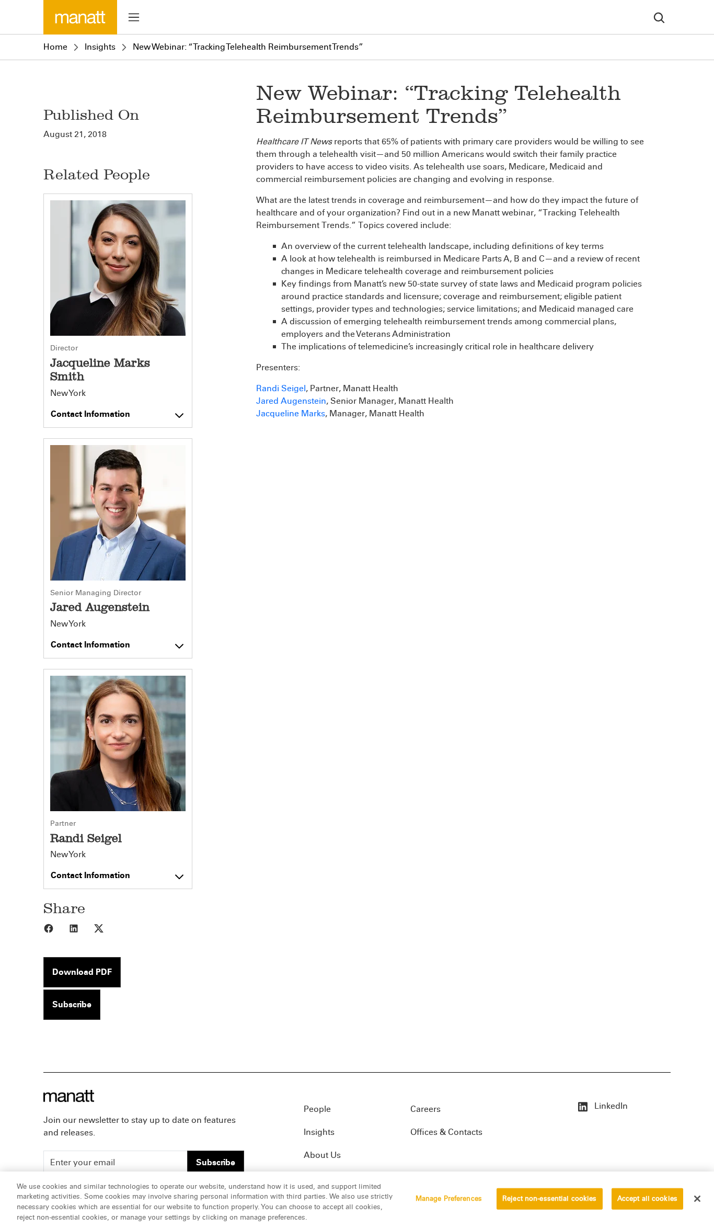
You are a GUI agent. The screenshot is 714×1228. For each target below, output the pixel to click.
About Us (322, 1155)
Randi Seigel (281, 388)
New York (68, 393)
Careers (425, 1109)
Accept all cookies (647, 1199)
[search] (659, 17)
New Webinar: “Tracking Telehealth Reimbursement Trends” (248, 47)
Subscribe (71, 1004)
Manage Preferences (449, 1199)
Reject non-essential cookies (549, 1199)
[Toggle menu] (133, 17)
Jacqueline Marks (290, 413)
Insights (100, 47)
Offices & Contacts (446, 1132)
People (317, 1109)
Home (55, 47)
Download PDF (82, 972)
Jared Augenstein (291, 401)
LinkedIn (610, 1106)
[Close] (697, 1198)
